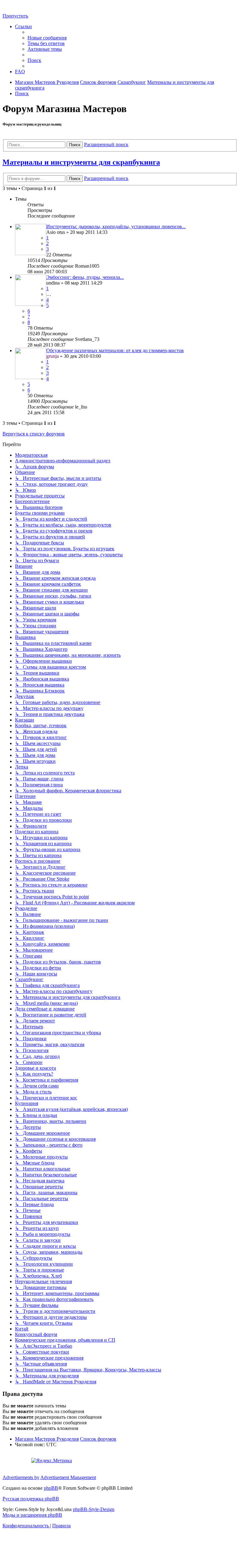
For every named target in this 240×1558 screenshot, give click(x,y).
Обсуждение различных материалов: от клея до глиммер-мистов (115, 350)
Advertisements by (20, 1477)
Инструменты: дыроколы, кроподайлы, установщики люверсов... (116, 226)
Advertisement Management (68, 1477)
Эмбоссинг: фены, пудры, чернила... (85, 277)
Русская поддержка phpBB (30, 1498)
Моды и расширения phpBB (32, 1515)
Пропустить (15, 15)
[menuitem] (47, 37)
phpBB (51, 1488)
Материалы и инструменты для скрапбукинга (81, 162)
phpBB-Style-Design (93, 1509)
